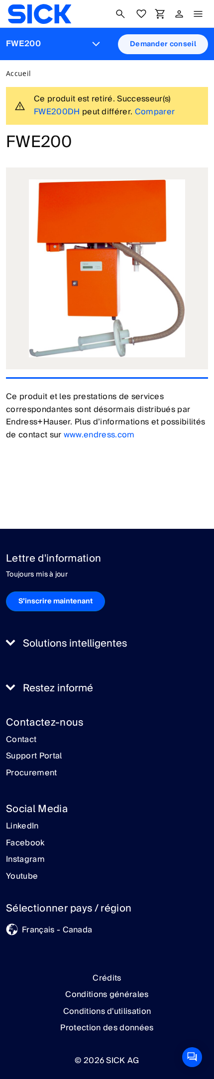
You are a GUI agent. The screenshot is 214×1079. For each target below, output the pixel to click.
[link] (39, 14)
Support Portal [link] (34, 756)
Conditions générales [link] (106, 994)
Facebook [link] (25, 843)
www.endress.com (99, 435)
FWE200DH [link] (57, 112)
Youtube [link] (22, 876)
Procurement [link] (31, 773)
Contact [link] (21, 740)
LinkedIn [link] (22, 826)
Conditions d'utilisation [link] (107, 1011)
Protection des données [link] (106, 1028)
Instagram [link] (25, 859)
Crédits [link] (107, 978)
